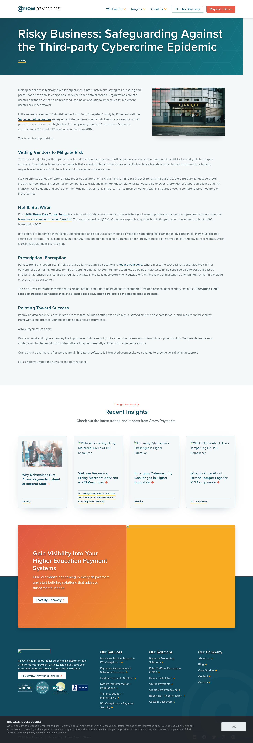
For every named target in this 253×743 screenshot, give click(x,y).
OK (234, 727)
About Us (157, 9)
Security (22, 60)
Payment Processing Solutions (161, 660)
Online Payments (159, 684)
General (101, 493)
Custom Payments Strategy (117, 678)
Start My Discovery (49, 600)
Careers (203, 682)
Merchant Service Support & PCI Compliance (117, 660)
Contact (203, 676)
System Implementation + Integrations (116, 686)
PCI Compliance (86, 501)
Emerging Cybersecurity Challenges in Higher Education (153, 478)
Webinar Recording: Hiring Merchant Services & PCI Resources (98, 478)
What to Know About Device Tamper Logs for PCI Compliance (209, 478)
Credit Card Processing (163, 690)
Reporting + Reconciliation (165, 695)
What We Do (114, 9)
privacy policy (35, 732)
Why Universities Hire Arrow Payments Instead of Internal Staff (41, 479)
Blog (201, 664)
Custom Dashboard (161, 702)
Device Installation (160, 678)
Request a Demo (221, 9)
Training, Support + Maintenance (112, 695)
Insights (136, 9)
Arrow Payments (87, 493)
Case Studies (206, 670)
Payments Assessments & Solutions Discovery (116, 670)
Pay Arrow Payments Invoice (40, 675)
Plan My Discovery (187, 9)
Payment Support (106, 497)
